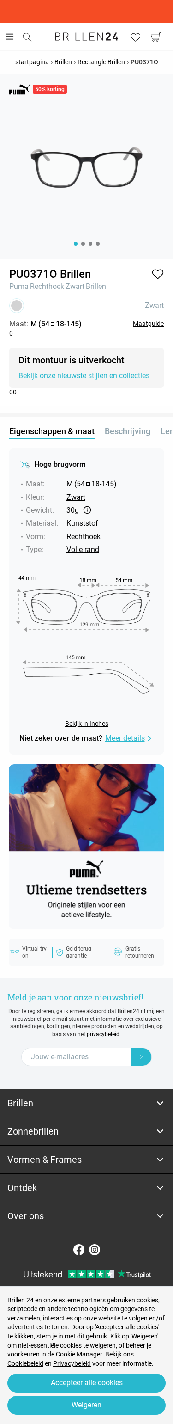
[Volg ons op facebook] (78, 1249)
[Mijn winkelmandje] (156, 37)
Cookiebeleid (25, 1363)
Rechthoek (47, 286)
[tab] (86, 1103)
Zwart (75, 286)
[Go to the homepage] (87, 36)
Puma (19, 286)
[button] (158, 274)
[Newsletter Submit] (141, 1057)
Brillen (96, 286)
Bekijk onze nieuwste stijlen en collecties (83, 375)
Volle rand (82, 549)
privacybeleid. (104, 1034)
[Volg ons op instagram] (94, 1249)
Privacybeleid (72, 1363)
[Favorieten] (135, 37)
